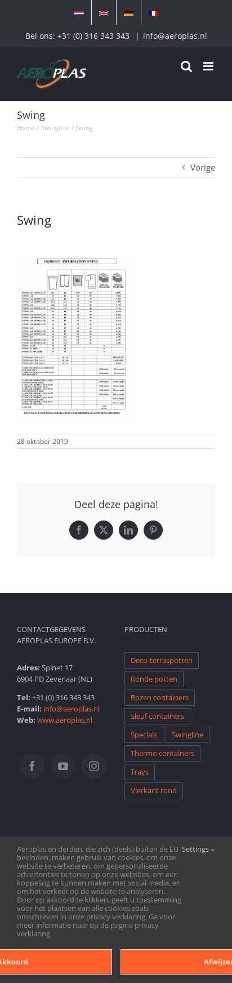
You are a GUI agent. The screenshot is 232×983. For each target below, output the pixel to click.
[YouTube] (63, 766)
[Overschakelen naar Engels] (104, 12)
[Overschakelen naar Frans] (153, 12)
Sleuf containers (157, 716)
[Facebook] (32, 766)
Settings (196, 849)
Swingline (187, 735)
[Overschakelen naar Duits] (129, 12)
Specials (144, 735)
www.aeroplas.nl (64, 720)
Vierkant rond (154, 790)
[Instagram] (94, 766)
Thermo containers (162, 753)
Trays (140, 772)
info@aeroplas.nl (175, 35)
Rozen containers (160, 697)
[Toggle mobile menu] (209, 66)
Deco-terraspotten (162, 660)
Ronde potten (154, 679)
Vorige (202, 167)
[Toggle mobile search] (186, 66)
